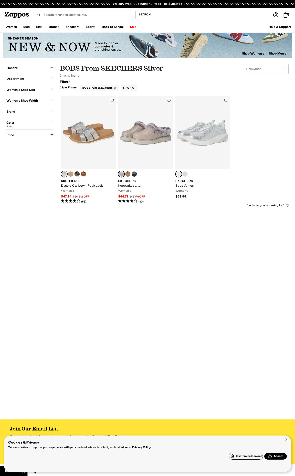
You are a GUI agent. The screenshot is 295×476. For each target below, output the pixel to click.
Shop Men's (277, 53)
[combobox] (84, 15)
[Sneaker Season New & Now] (147, 45)
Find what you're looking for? (265, 205)
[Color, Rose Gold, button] (70, 174)
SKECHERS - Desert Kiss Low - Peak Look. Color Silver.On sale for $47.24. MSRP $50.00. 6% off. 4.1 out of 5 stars (88, 150)
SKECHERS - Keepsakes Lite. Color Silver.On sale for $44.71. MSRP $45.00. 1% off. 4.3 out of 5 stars (145, 150)
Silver (126, 87)
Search (145, 14)
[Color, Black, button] (77, 174)
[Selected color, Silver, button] (64, 174)
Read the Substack (168, 4)
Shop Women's (253, 53)
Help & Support (280, 27)
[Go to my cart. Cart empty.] (286, 15)
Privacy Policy (141, 447)
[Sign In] (276, 15)
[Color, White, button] (185, 174)
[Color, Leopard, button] (128, 174)
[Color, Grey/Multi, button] (134, 174)
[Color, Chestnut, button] (83, 174)
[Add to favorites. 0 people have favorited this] (112, 100)
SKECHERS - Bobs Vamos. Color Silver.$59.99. (202, 150)
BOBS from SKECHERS (97, 87)
